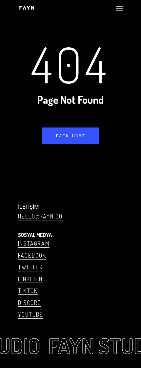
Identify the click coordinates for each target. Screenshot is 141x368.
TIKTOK (28, 290)
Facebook (32, 255)
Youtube (30, 314)
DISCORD (29, 302)
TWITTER (30, 267)
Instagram (34, 243)
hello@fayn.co (40, 216)
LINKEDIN (30, 279)
